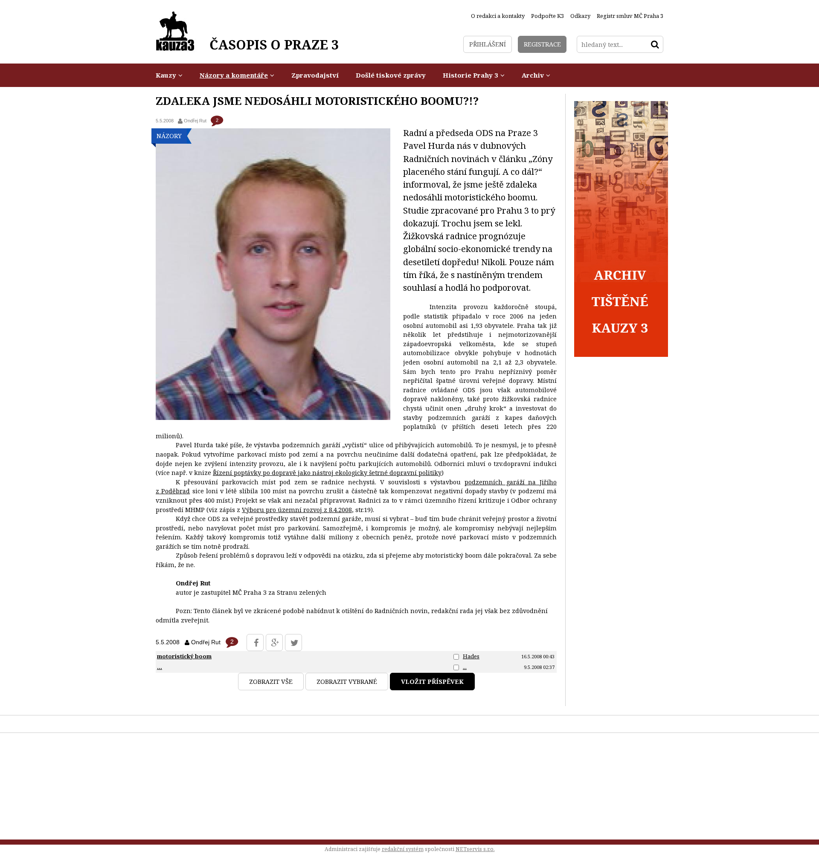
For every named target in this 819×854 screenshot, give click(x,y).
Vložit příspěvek (432, 681)
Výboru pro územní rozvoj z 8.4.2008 (297, 510)
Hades (471, 656)
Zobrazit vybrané (347, 681)
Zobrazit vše (271, 681)
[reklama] (621, 354)
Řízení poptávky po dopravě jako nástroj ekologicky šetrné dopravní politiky (327, 473)
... (465, 667)
